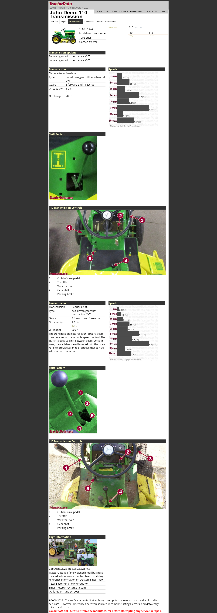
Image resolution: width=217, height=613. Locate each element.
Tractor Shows (151, 11)
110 (86, 7)
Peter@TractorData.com (71, 587)
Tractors (98, 11)
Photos (100, 21)
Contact (163, 11)
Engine (64, 21)
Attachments (110, 21)
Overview (54, 21)
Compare (123, 11)
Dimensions (89, 21)
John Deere (74, 7)
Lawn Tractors (57, 7)
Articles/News (136, 11)
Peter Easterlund (59, 583)
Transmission (75, 21)
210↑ (136, 27)
